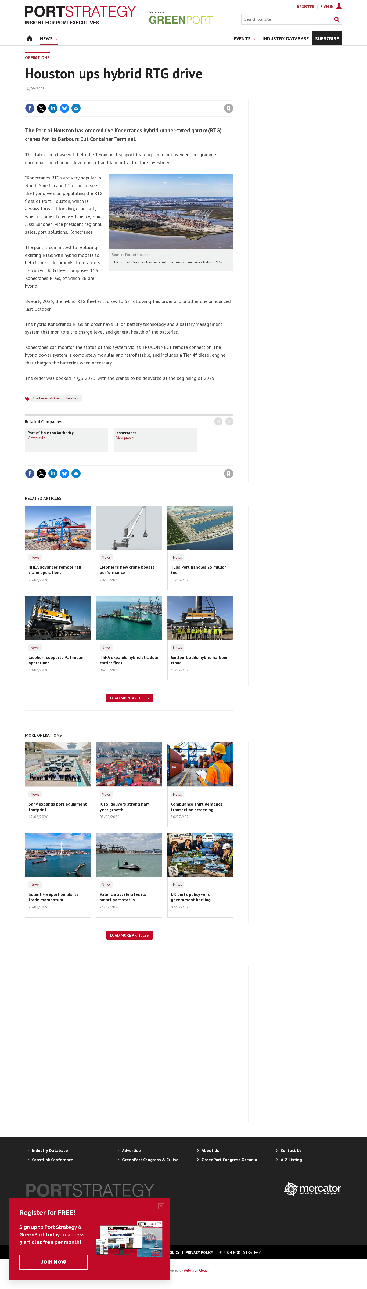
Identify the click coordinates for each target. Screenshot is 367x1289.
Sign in (165, 97)
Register (305, 7)
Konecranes (126, 432)
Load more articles (129, 698)
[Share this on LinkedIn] (53, 108)
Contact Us (291, 1150)
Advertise (131, 1150)
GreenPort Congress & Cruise (150, 1159)
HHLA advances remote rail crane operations (54, 569)
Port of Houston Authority (51, 432)
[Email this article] (76, 108)
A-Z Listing (291, 1159)
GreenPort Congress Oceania (229, 1159)
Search (336, 19)
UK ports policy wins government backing (191, 896)
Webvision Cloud (196, 1270)
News (35, 557)
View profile (36, 438)
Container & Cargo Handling (56, 398)
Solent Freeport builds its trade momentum (53, 896)
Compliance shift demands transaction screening (197, 806)
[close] (233, 97)
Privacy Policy (199, 1252)
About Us (210, 1150)
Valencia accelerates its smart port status (123, 896)
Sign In (327, 7)
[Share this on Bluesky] (64, 108)
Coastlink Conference (52, 1159)
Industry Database (50, 1150)
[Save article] (228, 108)
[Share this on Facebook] (30, 108)
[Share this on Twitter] (41, 108)
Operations (37, 57)
